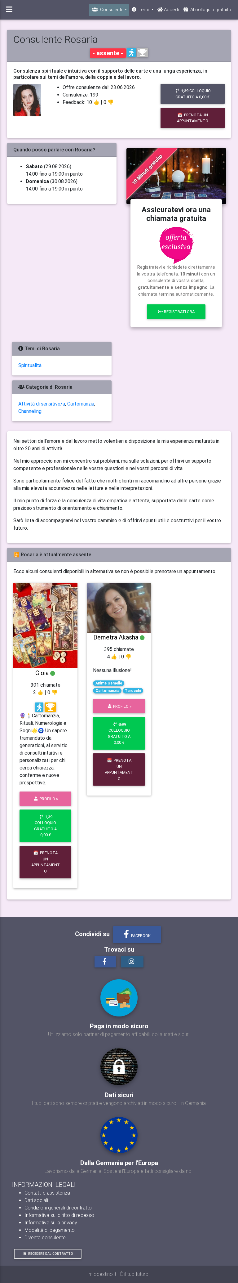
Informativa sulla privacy (50, 1223)
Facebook (140, 935)
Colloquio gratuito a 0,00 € (193, 93)
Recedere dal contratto (50, 1254)
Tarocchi (133, 691)
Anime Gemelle (108, 683)
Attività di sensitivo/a (41, 404)
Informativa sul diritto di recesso (59, 1215)
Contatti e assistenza (47, 1193)
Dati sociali (36, 1200)
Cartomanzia (80, 404)
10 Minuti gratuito (147, 169)
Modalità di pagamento (49, 1230)
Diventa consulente (45, 1237)
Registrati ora (179, 311)
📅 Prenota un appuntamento (192, 118)
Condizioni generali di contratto (58, 1208)
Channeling (30, 411)
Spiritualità (30, 365)
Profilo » (48, 798)
